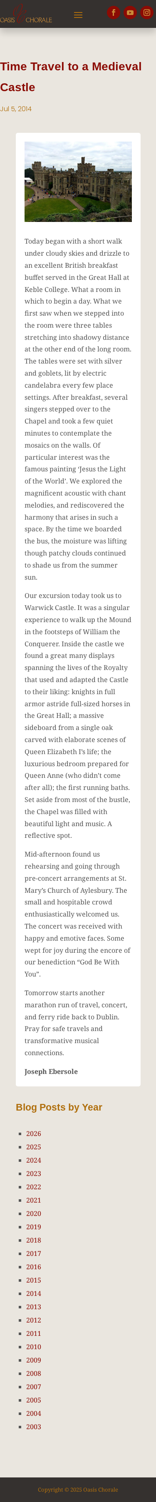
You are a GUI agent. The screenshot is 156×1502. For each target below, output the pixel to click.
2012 (33, 1320)
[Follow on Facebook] (113, 12)
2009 (33, 1360)
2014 (33, 1293)
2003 (33, 1426)
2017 (33, 1253)
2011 (33, 1333)
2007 (33, 1386)
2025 (33, 1146)
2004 (33, 1413)
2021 (33, 1200)
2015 (33, 1280)
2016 (33, 1266)
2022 (33, 1186)
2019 (33, 1226)
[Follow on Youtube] (130, 12)
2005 (33, 1400)
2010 (33, 1346)
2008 (33, 1373)
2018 (33, 1240)
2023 (33, 1173)
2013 (33, 1306)
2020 (33, 1213)
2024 (33, 1160)
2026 (33, 1133)
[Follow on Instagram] (147, 12)
